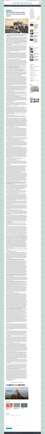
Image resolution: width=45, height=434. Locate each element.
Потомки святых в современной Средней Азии (36, 54)
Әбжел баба (31, 92)
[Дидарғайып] (37, 101)
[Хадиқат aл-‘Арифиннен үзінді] (31, 33)
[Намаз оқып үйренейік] (31, 49)
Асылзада (35, 50)
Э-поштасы (7, 425)
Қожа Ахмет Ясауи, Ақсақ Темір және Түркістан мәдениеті (8, 408)
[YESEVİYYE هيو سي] (31, 30)
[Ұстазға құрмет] (24, 405)
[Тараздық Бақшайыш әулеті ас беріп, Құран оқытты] (34, 101)
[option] (16, 393)
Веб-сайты (18, 425)
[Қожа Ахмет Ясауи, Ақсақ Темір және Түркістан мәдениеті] (9, 405)
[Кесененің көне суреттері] (34, 99)
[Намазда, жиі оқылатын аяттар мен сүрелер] (31, 57)
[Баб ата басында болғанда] (31, 99)
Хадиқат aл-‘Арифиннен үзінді (11, 393)
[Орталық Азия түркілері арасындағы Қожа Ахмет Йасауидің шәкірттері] (31, 36)
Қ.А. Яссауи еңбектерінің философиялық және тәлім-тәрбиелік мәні (36, 60)
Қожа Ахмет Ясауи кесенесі (14, 382)
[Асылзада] (31, 51)
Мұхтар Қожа (21, 382)
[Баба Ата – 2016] (37, 99)
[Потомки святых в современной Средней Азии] (31, 54)
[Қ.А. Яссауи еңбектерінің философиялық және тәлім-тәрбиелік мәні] (31, 60)
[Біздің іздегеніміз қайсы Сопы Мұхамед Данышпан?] (16, 405)
